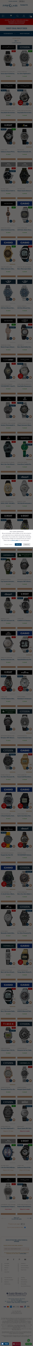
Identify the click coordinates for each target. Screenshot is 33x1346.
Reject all (27, 544)
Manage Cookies (8, 544)
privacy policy (15, 540)
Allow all (18, 544)
